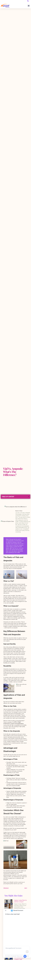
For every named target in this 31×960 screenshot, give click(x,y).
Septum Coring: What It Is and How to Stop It (20, 900)
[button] (28, 5)
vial (5, 584)
